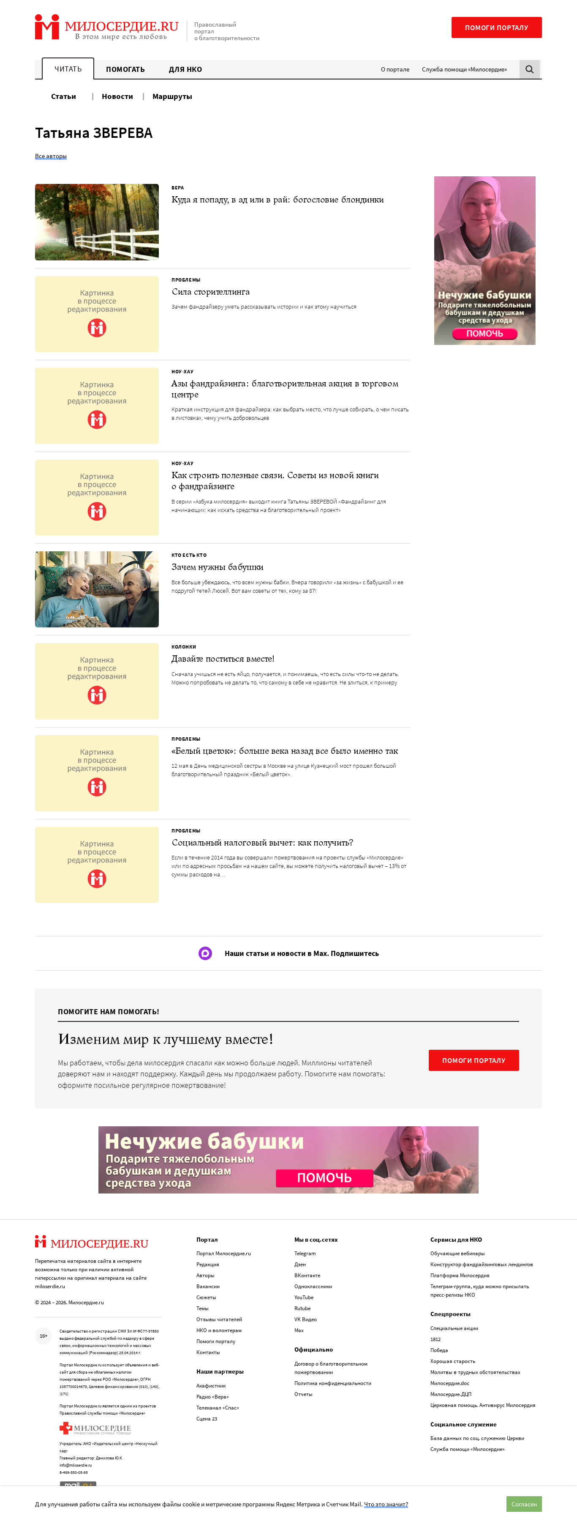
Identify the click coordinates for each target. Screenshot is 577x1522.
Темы (202, 1308)
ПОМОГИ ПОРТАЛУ (474, 1060)
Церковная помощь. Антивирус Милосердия (483, 1405)
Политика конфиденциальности (332, 1383)
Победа (439, 1350)
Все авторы (51, 156)
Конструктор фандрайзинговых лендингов (481, 1264)
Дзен (300, 1264)
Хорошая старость (452, 1361)
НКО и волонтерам (219, 1330)
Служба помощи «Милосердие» (464, 69)
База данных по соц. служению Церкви (477, 1438)
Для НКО (185, 69)
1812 (435, 1339)
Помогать (125, 69)
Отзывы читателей (219, 1319)
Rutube (302, 1308)
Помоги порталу (496, 27)
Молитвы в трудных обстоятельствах (475, 1372)
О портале (395, 69)
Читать (68, 69)
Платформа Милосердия (460, 1275)
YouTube (303, 1297)
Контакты (208, 1352)
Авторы (205, 1275)
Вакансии (208, 1286)
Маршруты (172, 96)
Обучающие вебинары (457, 1253)
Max (299, 1330)
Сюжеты (206, 1297)
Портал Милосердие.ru (223, 1253)
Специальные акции (454, 1328)
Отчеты (303, 1394)
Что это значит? (386, 1504)
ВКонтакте (307, 1275)
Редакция (207, 1264)
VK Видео (305, 1319)
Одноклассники (313, 1286)
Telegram (305, 1253)
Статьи (63, 96)
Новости (117, 96)
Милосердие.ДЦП (450, 1394)
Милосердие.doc (449, 1383)
